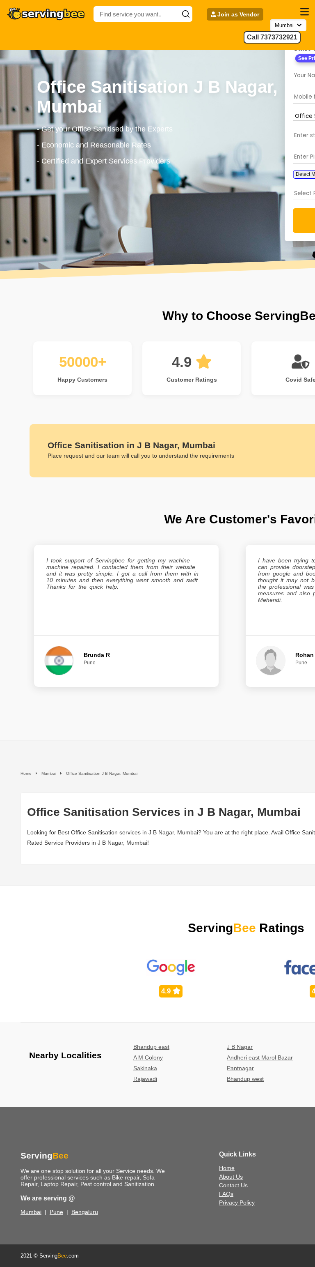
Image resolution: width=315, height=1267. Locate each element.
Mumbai (31, 1212)
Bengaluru (84, 1212)
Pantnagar (240, 1068)
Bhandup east (151, 1047)
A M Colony (148, 1057)
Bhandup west (245, 1079)
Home (227, 1168)
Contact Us (233, 1185)
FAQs (226, 1194)
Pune (56, 1212)
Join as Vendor (237, 14)
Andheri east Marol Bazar (260, 1057)
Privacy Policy (237, 1202)
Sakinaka (145, 1068)
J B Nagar (240, 1047)
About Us (231, 1176)
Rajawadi (145, 1079)
